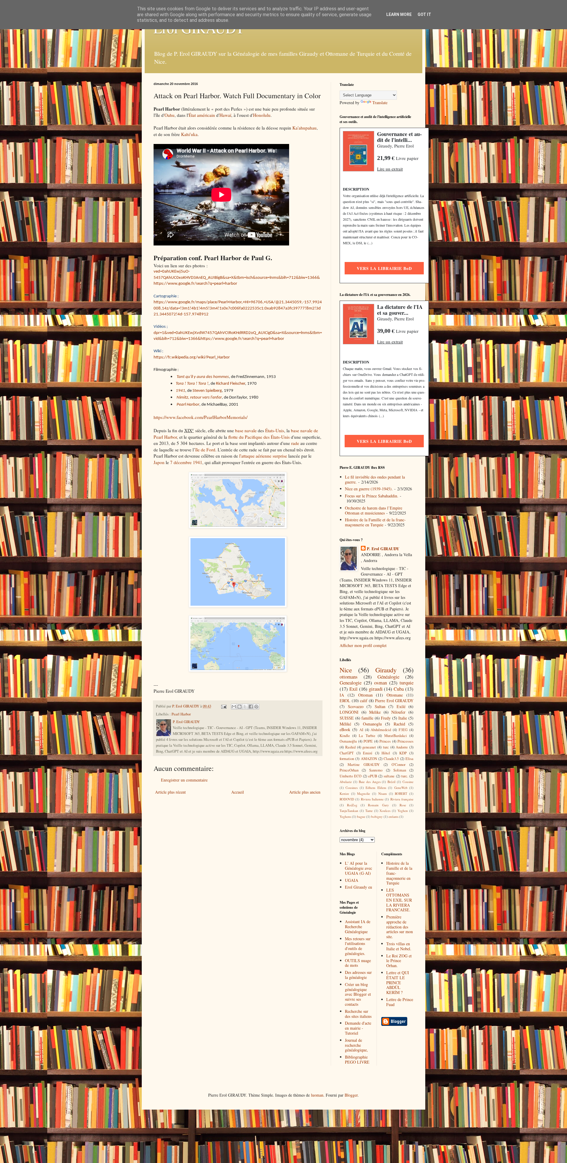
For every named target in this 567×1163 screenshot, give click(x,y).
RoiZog (352, 805)
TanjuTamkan (349, 810)
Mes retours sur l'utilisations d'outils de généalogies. (358, 946)
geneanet (369, 747)
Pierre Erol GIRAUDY (394, 700)
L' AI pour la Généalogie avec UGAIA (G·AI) (358, 868)
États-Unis (274, 430)
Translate (379, 102)
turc (386, 747)
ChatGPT (347, 753)
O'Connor (398, 764)
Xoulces (384, 810)
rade (295, 443)
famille (367, 718)
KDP (403, 753)
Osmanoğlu (348, 741)
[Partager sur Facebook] (251, 707)
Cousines (352, 787)
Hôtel (386, 753)
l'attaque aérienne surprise (263, 456)
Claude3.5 (391, 758)
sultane (389, 776)
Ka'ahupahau (304, 128)
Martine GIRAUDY (364, 764)
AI (361, 729)
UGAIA (351, 880)
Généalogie (388, 676)
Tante (369, 810)
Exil (353, 688)
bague (361, 816)
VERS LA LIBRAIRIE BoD (384, 268)
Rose (403, 805)
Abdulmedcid (381, 729)
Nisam (382, 793)
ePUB (372, 776)
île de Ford (205, 450)
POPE (368, 741)
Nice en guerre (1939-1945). (369, 489)
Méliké (345, 724)
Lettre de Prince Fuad (399, 1002)
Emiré (367, 753)
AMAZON (369, 758)
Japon (159, 462)
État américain (202, 115)
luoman (317, 1095)
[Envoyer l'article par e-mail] (223, 706)
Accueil (237, 792)
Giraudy (386, 669)
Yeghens (345, 816)
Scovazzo (356, 706)
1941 (197, 462)
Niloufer (398, 712)
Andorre (402, 747)
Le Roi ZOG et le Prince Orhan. (399, 961)
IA (342, 695)
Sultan (380, 706)
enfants (393, 816)
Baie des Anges (370, 781)
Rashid (350, 747)
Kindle (345, 735)
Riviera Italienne (372, 799)
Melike (375, 712)
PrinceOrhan (349, 770)
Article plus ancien (304, 792)
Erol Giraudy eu (358, 887)
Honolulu (262, 115)
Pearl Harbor (181, 714)
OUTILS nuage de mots (358, 963)
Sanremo (375, 770)
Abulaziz (346, 781)
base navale (246, 430)
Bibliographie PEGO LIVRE (357, 1059)
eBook (345, 729)
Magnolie (363, 793)
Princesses (405, 741)
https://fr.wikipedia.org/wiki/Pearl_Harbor (192, 357)
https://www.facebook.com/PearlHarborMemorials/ (200, 417)
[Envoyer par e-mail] (234, 707)
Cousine (408, 781)
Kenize (344, 793)
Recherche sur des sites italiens (358, 1013)
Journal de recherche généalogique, (356, 1045)
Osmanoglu (372, 724)
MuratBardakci (395, 735)
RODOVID (347, 799)
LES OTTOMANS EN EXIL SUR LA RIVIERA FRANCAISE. (399, 900)
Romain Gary (378, 805)
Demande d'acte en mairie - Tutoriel (358, 1028)
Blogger (351, 1095)
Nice (346, 669)
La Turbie (367, 735)
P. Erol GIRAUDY (383, 549)
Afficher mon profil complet (363, 645)
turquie (406, 682)
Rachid (399, 724)
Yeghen (402, 810)
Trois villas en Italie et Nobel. (398, 946)
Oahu (169, 115)
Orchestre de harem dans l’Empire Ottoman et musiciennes (373, 510)
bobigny (377, 816)
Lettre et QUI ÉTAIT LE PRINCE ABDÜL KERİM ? (397, 982)
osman (380, 682)
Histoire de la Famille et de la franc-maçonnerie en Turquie (375, 522)
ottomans (349, 676)
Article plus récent (170, 792)
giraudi (376, 688)
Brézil (391, 781)
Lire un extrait (390, 169)
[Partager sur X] (245, 707)
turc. (404, 776)
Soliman (399, 770)
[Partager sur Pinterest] (256, 707)
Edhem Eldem (376, 787)
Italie (402, 718)
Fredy (386, 718)
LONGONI (349, 712)
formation (347, 758)
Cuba (399, 688)
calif (363, 700)
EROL (345, 700)
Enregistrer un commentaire (184, 780)
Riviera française (401, 799)
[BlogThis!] (239, 707)
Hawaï (225, 115)
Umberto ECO (350, 776)
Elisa (409, 758)
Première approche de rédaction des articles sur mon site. (399, 926)
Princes (385, 741)
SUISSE (347, 718)
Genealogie (350, 682)
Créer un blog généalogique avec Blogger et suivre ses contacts (358, 994)
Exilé (401, 706)
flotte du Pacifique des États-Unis (259, 437)
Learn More (399, 14)
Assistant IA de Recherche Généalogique (357, 926)
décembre (183, 462)
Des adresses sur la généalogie (358, 974)
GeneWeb (401, 787)
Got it (424, 14)
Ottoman (365, 695)
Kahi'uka (189, 134)
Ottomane (395, 695)
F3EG (403, 729)
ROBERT (401, 793)
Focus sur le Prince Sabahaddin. (371, 496)
